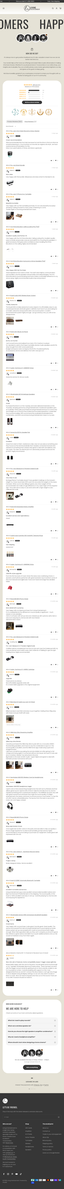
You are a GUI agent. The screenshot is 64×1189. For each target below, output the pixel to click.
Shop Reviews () (30, 121)
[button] (23, 90)
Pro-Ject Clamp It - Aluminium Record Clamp (24, 852)
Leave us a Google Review (51, 1153)
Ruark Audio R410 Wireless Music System (23, 295)
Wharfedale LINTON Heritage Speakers (22, 394)
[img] (32, 85)
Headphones (29, 1147)
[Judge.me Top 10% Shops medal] (40, 112)
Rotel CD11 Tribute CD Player (19, 332)
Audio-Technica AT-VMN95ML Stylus (22, 564)
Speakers (28, 1150)
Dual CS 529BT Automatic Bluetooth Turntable (25, 880)
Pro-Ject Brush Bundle (17, 165)
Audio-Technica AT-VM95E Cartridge (22, 669)
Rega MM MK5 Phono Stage (19, 599)
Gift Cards (28, 1128)
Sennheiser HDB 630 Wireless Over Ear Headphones (26, 777)
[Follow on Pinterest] (12, 1174)
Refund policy (47, 1140)
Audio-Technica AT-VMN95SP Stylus (22, 368)
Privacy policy (47, 1150)
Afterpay (37, 1085)
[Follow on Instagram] (8, 1174)
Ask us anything (32, 1067)
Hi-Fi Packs (28, 1134)
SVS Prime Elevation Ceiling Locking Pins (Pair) (24, 227)
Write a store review (32, 102)
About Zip (46, 1137)
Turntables (28, 1140)
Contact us (46, 1131)
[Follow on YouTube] (16, 1174)
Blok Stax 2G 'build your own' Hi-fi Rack (22, 702)
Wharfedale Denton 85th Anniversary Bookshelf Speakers (28, 915)
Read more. (9, 1143)
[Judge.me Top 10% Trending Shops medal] (48, 112)
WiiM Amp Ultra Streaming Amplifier (21, 732)
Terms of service (48, 1147)
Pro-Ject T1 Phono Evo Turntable (20, 194)
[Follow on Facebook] (4, 1174)
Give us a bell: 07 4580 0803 (20, 1)
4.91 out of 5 (36, 85)
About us (45, 1128)
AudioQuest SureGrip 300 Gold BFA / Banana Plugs (26, 536)
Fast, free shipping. (48, 1)
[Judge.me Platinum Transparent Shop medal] (15, 112)
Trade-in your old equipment (52, 1134)
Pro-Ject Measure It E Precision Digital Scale (24, 469)
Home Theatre (30, 1137)
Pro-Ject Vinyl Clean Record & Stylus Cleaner (24, 131)
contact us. (9, 1153)
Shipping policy (47, 1143)
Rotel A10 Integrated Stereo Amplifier (22, 507)
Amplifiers (28, 1131)
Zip (41, 1085)
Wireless (27, 1143)
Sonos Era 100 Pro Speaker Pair (20, 432)
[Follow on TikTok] (21, 1174)
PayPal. (46, 1085)
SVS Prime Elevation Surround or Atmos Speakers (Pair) (27, 261)
